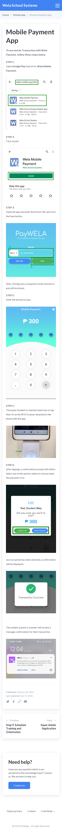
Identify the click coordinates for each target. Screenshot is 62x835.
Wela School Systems (19, 5)
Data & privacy (14, 811)
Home (5, 14)
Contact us (19, 785)
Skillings (25, 826)
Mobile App (19, 14)
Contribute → (48, 811)
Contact (31, 811)
